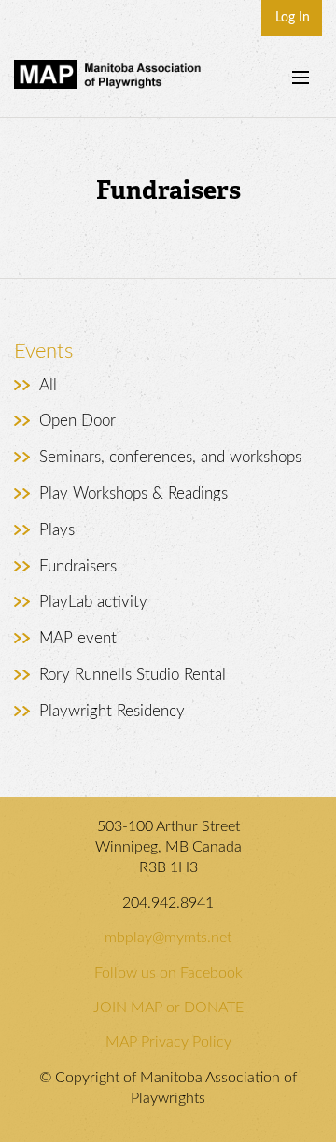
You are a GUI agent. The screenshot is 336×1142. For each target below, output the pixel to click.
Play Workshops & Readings (133, 493)
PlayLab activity (93, 602)
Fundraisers (78, 566)
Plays (57, 530)
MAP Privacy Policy (168, 1042)
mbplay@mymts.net (168, 937)
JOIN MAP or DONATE (168, 1007)
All (48, 385)
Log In (292, 17)
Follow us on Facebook (168, 973)
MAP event (78, 638)
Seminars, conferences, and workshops (170, 457)
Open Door (77, 421)
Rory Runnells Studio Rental (132, 675)
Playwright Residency (112, 711)
